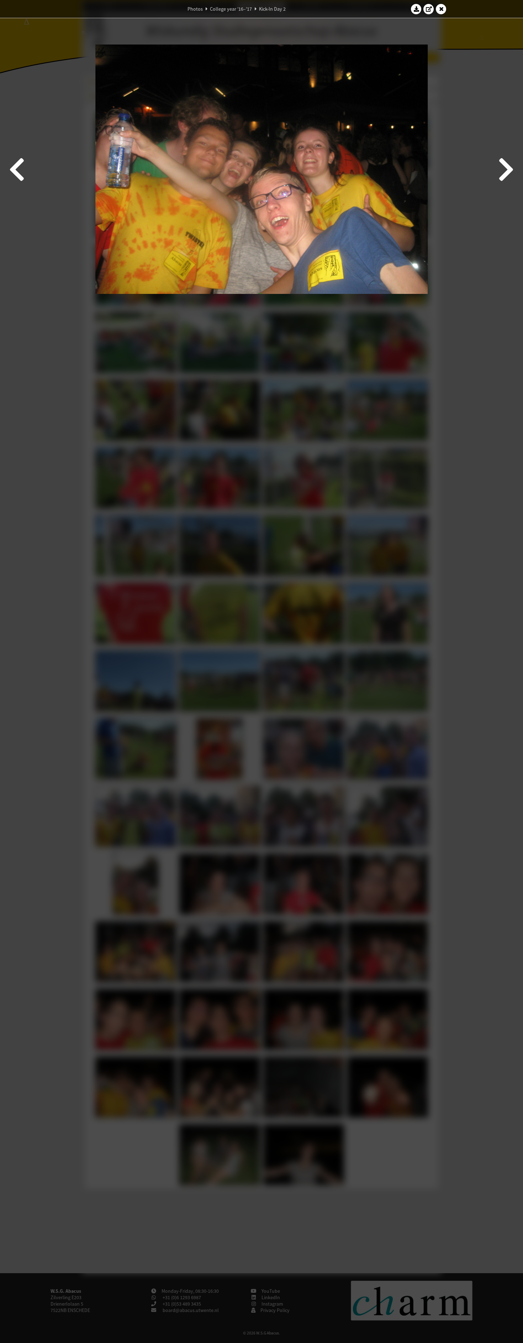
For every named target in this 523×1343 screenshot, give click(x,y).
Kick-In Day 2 (272, 9)
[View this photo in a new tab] (428, 9)
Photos (195, 9)
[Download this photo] (416, 9)
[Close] (441, 9)
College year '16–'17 (231, 9)
